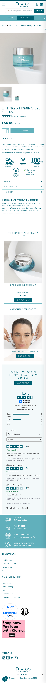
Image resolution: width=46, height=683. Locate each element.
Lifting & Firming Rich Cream (23, 285)
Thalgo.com (13, 678)
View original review (12, 508)
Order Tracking (7, 587)
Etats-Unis (23, 674)
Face (4, 25)
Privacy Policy (7, 567)
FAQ (3, 590)
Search (39, 10)
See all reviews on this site (25, 409)
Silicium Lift (13, 25)
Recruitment (6, 571)
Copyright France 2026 (28, 678)
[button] (5, 679)
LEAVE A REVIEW (23, 383)
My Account (6, 583)
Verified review (13, 449)
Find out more (23, 300)
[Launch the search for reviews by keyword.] (40, 439)
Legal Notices (7, 560)
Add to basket (25, 18)
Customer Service (8, 594)
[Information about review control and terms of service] (36, 405)
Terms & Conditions (9, 564)
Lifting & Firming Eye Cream (30, 25)
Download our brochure (11, 597)
